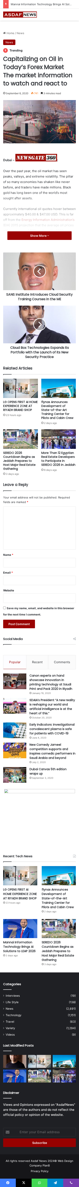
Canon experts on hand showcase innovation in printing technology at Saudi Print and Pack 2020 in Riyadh (50, 682)
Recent (37, 662)
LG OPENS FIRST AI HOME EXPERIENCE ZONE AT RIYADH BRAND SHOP (20, 406)
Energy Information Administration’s (48, 220)
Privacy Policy (39, 1171)
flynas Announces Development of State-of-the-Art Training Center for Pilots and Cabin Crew (57, 410)
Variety (10, 1028)
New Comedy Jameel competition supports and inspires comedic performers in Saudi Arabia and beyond (52, 751)
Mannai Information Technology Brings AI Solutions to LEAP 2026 (19, 946)
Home (10, 33)
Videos (10, 1034)
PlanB (46, 1165)
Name (8, 554)
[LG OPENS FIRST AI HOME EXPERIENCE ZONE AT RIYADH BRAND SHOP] (20, 388)
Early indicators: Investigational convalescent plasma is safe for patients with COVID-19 (52, 728)
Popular (15, 662)
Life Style (12, 1002)
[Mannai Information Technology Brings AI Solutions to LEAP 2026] (20, 928)
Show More (38, 235)
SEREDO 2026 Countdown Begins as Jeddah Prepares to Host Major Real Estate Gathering (19, 461)
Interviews (13, 995)
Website (8, 590)
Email (8, 572)
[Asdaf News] (20, 15)
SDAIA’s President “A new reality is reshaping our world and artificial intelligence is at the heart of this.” (52, 706)
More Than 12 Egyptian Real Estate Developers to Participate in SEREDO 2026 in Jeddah (58, 459)
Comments (62, 662)
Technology (13, 1015)
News (20, 33)
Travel (10, 1021)
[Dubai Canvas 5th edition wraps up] (14, 775)
